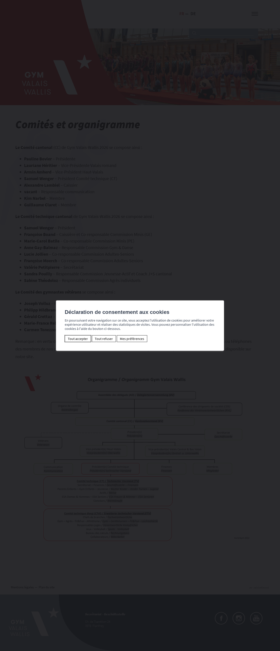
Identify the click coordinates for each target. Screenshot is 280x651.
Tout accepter (78, 338)
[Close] (220, 295)
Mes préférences (132, 338)
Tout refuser (104, 338)
